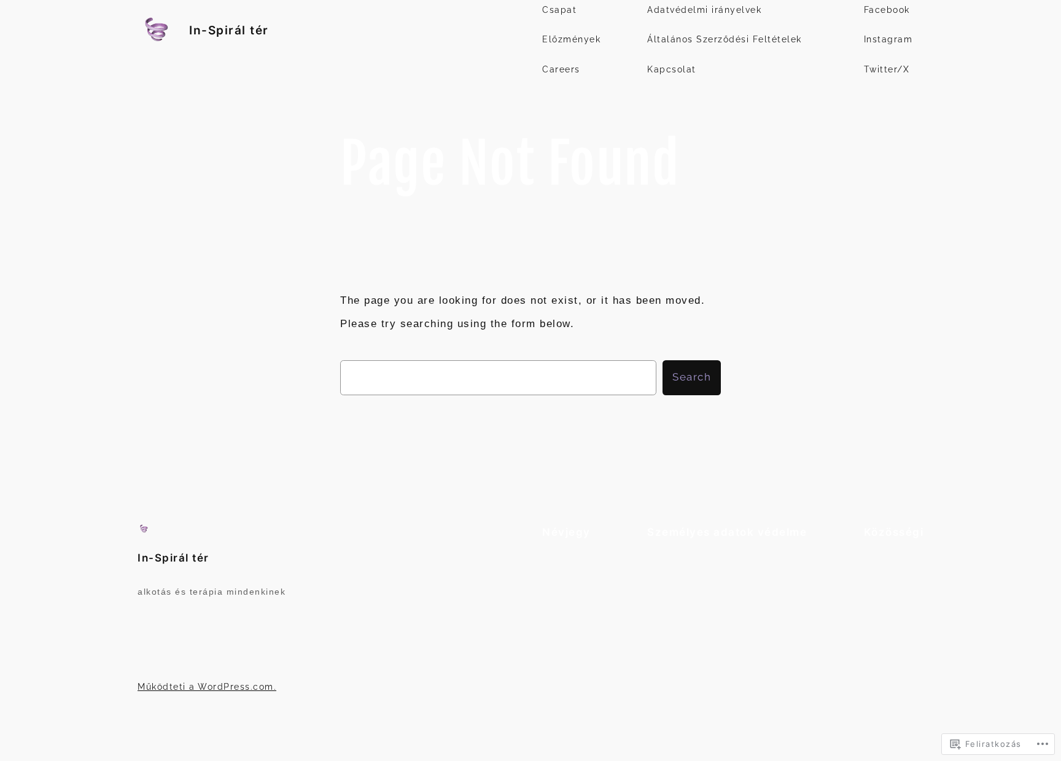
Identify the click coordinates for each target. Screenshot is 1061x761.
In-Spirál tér (229, 30)
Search (691, 377)
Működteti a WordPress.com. (207, 686)
